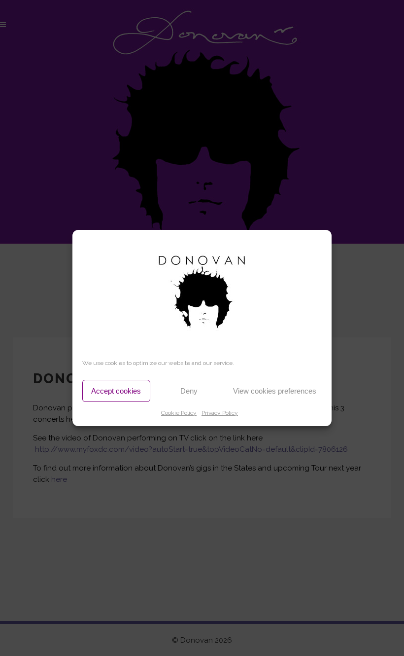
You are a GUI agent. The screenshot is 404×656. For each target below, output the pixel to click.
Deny (189, 391)
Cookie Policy (179, 412)
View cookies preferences (274, 391)
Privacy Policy (220, 412)
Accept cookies (116, 391)
